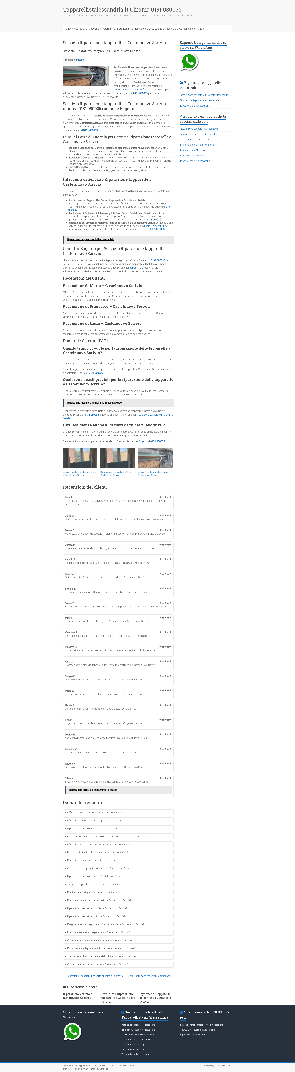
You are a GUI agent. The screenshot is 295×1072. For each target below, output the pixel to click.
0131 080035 (140, 93)
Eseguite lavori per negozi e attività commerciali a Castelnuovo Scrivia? (105, 924)
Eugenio (143, 441)
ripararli (148, 226)
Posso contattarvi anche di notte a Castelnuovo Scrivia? (97, 852)
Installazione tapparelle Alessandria (199, 128)
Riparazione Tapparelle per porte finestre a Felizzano (93, 975)
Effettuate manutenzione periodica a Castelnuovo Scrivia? (98, 932)
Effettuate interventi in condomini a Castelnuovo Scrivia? (97, 860)
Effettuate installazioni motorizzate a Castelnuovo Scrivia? (98, 844)
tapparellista (136, 267)
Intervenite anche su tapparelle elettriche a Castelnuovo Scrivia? (101, 956)
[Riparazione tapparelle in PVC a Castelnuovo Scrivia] (117, 458)
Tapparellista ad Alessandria (195, 105)
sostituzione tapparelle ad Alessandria (200, 139)
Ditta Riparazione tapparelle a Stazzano (151, 975)
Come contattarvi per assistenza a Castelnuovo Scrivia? (97, 964)
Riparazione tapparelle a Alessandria (199, 100)
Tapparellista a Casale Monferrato (198, 144)
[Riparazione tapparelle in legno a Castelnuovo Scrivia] (155, 458)
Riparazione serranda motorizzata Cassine (77, 996)
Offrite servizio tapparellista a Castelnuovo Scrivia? (94, 812)
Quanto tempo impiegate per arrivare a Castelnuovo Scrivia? (99, 868)
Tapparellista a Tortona (192, 155)
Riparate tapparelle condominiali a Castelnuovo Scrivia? (97, 908)
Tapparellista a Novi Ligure (194, 150)
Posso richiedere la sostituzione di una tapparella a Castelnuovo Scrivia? (106, 836)
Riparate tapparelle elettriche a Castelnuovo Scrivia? (95, 876)
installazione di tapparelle (128, 89)
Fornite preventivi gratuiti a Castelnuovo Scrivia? (93, 892)
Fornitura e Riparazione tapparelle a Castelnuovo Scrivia (118, 997)
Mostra (80, 60)
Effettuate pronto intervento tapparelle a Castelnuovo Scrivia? (100, 820)
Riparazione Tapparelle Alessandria (198, 134)
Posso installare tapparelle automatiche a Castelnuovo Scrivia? (101, 948)
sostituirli (159, 226)
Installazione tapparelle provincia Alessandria (204, 95)
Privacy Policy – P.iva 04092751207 (217, 1066)
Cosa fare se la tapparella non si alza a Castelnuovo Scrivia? (99, 940)
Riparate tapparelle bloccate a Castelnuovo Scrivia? (95, 828)
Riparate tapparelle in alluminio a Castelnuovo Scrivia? (96, 916)
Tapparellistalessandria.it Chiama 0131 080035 (122, 9)
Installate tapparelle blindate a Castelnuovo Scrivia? (95, 884)
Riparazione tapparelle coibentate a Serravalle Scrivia (155, 997)
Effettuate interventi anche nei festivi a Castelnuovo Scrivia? (99, 900)
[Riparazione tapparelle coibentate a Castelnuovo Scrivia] (80, 458)
